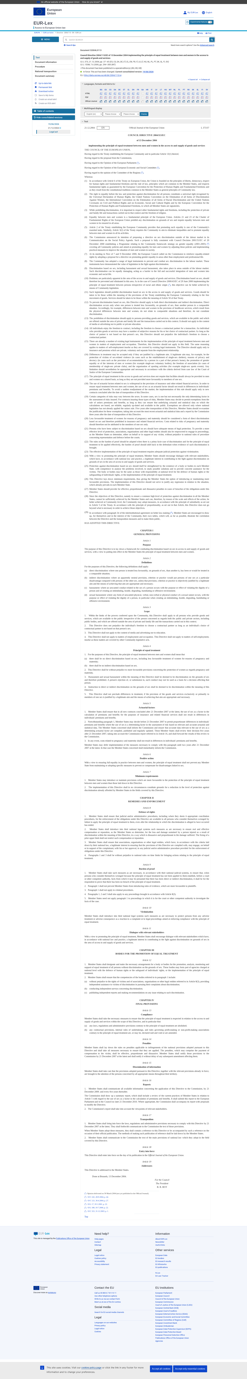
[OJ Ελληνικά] (129, 101)
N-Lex (157, 1273)
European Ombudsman (164, 1326)
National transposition (45, 71)
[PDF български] (101, 97)
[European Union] (40, 1288)
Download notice (46, 91)
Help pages (99, 1239)
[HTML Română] (188, 93)
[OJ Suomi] (202, 101)
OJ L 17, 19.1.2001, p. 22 (97, 1204)
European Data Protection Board (168, 1332)
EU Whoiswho (161, 1264)
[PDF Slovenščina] (197, 97)
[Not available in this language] (142, 93)
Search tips (71, 45)
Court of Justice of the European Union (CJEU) (173, 1305)
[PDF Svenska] (207, 97)
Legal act (53, 132)
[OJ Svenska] (207, 101)
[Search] (212, 39)
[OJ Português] (184, 101)
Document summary (44, 76)
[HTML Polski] (179, 93)
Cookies (97, 1331)
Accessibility (99, 1261)
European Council (162, 1296)
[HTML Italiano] (152, 93)
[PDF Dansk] (115, 97)
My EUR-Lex (193, 13)
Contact (97, 1242)
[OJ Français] (138, 101)
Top (86, 1216)
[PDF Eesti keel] (124, 97)
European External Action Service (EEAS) (171, 1314)
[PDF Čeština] (110, 97)
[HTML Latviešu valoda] (156, 93)
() (138, 163)
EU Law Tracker (161, 1276)
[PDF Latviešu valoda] (156, 97)
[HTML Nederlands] (175, 93)
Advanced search (207, 45)
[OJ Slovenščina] (197, 101)
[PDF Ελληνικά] (129, 97)
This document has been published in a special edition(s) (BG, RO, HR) (111, 68)
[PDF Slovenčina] (193, 97)
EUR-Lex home (48, 33)
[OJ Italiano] (152, 101)
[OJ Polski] (179, 101)
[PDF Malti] (170, 97)
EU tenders (159, 1258)
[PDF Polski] (179, 97)
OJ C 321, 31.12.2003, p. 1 (98, 1211)
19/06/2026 (53, 124)
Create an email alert (48, 99)
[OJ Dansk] (115, 101)
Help (201, 33)
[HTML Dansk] (115, 93)
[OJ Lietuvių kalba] (161, 101)
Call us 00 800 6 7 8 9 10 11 (105, 1293)
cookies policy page (91, 1367)
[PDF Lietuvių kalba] (161, 97)
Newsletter (159, 1242)
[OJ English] (133, 101)
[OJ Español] (105, 101)
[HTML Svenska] (207, 93)
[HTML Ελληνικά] (129, 93)
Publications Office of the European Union (72, 1238)
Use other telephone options (105, 1296)
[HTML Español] (105, 93)
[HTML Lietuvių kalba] (161, 93)
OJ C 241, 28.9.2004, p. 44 (98, 1197)
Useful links (160, 1245)
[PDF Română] (188, 97)
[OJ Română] (188, 101)
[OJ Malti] (170, 101)
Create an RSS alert (47, 103)
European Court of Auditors (166, 1311)
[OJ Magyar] (165, 101)
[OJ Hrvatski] (147, 101)
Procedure (40, 66)
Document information (46, 62)
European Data (161, 1255)
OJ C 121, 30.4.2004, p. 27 (98, 1201)
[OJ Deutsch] (119, 101)
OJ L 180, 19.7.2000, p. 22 (98, 1208)
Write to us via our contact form (107, 1299)
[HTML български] (101, 93)
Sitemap (97, 1245)
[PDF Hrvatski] (147, 97)
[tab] (145, 84)
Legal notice (99, 1255)
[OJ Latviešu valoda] (156, 101)
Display (144, 114)
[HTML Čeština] (110, 93)
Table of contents (45, 111)
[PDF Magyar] (165, 97)
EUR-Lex (43, 23)
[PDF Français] (138, 97)
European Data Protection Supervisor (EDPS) (173, 1329)
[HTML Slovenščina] (197, 93)
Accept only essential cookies (190, 1369)
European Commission (164, 1302)
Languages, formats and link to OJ (99, 84)
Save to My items (46, 95)
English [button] (209, 13)
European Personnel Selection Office (170, 1335)
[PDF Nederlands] (175, 97)
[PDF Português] (184, 97)
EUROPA (37, 33)
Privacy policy (99, 1325)
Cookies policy (100, 1258)
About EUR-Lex (161, 1239)
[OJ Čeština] (110, 101)
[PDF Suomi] (202, 97)
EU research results (163, 1261)
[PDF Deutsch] (119, 97)
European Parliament (163, 1293)
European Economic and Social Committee (172, 1317)
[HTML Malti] (170, 93)
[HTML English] (133, 93)
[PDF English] (133, 97)
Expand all (194, 80)
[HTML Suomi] (202, 93)
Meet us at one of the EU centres (107, 1302)
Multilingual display (93, 108)
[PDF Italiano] (152, 97)
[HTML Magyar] (165, 93)
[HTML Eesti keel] (124, 93)
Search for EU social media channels (109, 1312)
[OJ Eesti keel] (124, 101)
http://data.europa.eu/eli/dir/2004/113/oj (102, 75)
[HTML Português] (184, 93)
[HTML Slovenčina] (193, 93)
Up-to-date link (45, 83)
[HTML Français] (138, 93)
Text (38, 57)
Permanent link (45, 87)
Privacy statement (101, 1264)
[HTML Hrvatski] (147, 93)
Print (209, 33)
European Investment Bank (166, 1323)
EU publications (161, 1267)
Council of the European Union (167, 1299)
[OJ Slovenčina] (193, 101)
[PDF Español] (105, 97)
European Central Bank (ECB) (167, 1308)
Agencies (159, 1341)
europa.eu (52, 1292)
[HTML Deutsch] (119, 93)
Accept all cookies (161, 1369)
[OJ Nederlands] (175, 101)
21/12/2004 (53, 128)
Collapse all (205, 80)
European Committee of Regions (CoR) (170, 1320)
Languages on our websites (105, 1322)
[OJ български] (101, 101)
